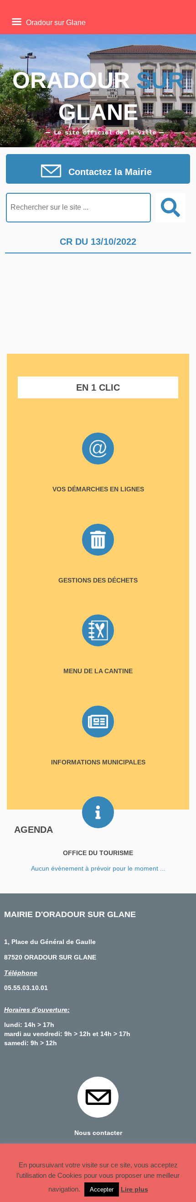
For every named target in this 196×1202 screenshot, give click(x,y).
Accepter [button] (101, 1189)
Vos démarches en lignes (98, 489)
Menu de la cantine (98, 671)
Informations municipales (98, 762)
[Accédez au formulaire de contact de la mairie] (98, 171)
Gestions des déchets (98, 580)
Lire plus (134, 1189)
